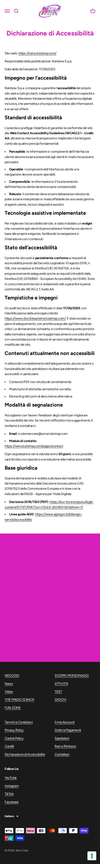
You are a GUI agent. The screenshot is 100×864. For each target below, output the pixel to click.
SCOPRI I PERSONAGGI (72, 676)
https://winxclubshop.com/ (37, 53)
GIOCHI (60, 700)
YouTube (11, 778)
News (9, 684)
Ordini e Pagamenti (68, 730)
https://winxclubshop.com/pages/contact (34, 446)
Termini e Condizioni (19, 722)
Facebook (12, 802)
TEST (58, 692)
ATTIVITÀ (61, 684)
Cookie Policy (14, 738)
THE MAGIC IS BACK (19, 700)
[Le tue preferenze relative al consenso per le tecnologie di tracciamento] (91, 855)
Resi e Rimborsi (65, 746)
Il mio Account (65, 722)
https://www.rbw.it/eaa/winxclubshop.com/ (35, 318)
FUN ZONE (13, 708)
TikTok (9, 794)
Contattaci (62, 754)
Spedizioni (62, 738)
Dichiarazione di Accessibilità (25, 754)
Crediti (9, 746)
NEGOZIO (12, 676)
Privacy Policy (14, 730)
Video (9, 692)
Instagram (12, 786)
